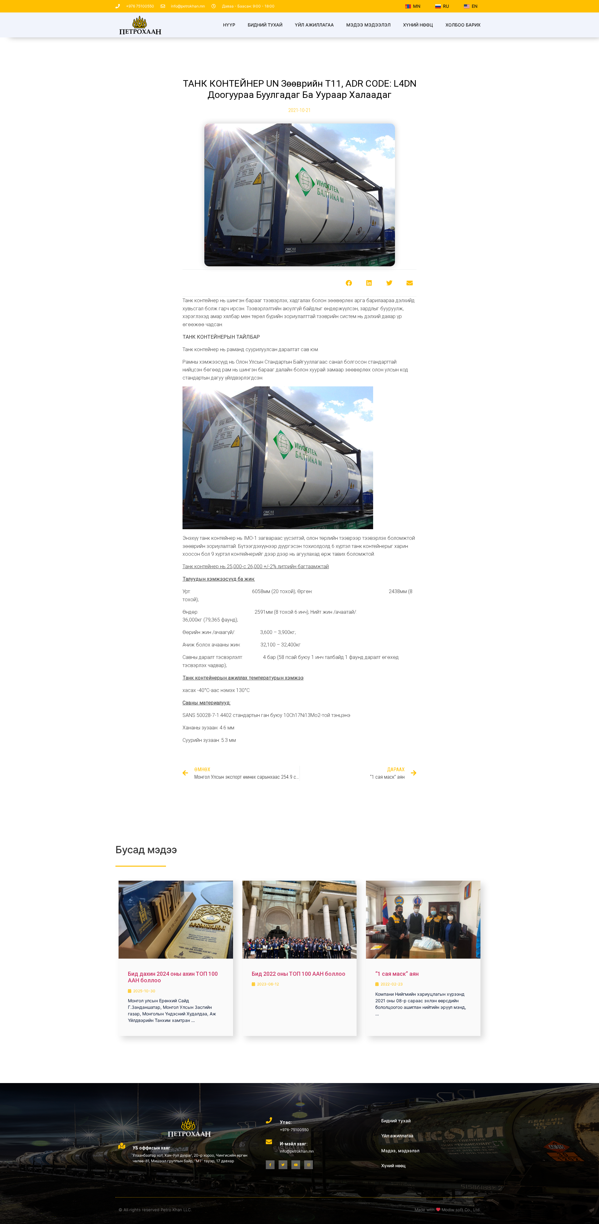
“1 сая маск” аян (397, 973)
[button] (349, 283)
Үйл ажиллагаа (314, 24)
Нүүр (229, 24)
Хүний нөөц (418, 24)
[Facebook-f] (270, 1164)
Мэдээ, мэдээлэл (400, 1150)
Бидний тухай (265, 24)
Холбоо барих (463, 24)
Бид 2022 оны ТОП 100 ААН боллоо (298, 973)
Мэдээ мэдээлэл (368, 24)
